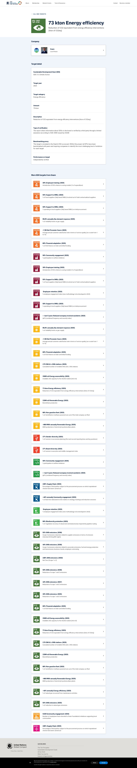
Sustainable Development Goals (47, 750)
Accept (103, 762)
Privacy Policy (13, 751)
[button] (28, 3)
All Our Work (41, 752)
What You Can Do (43, 754)
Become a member (125, 3)
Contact (115, 3)
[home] (14, 3)
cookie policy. (53, 762)
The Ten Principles (43, 747)
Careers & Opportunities (45, 756)
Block (94, 762)
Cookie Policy (20, 751)
